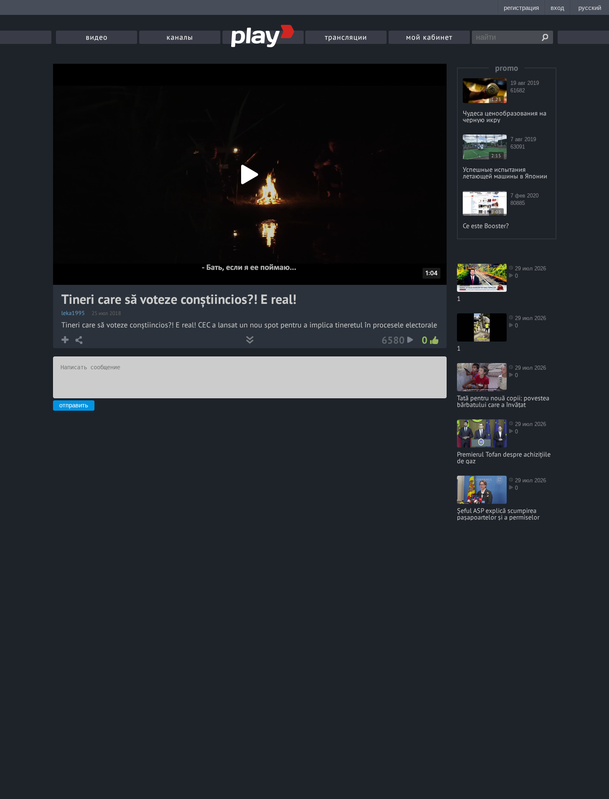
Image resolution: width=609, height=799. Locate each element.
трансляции (346, 37)
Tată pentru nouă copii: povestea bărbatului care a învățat (503, 401)
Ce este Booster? (486, 225)
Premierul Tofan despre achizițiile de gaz (504, 457)
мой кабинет (429, 37)
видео (97, 37)
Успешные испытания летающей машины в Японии (505, 172)
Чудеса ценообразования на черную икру (504, 116)
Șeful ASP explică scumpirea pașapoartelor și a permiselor (498, 513)
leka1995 (73, 313)
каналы (180, 37)
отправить (73, 405)
